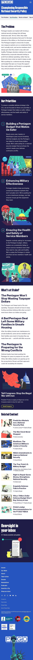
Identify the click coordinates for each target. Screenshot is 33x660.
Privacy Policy (26, 611)
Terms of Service (4, 612)
